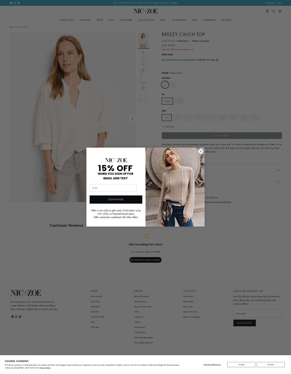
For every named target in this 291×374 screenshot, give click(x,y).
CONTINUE (116, 199)
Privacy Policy (45, 367)
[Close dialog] (200, 151)
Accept (241, 364)
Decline (271, 364)
